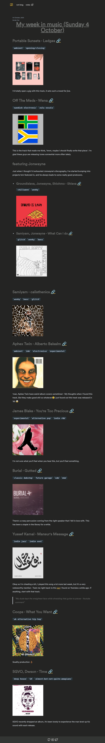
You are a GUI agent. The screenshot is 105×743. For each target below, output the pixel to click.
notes (28, 5)
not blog (19, 5)
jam (58, 588)
